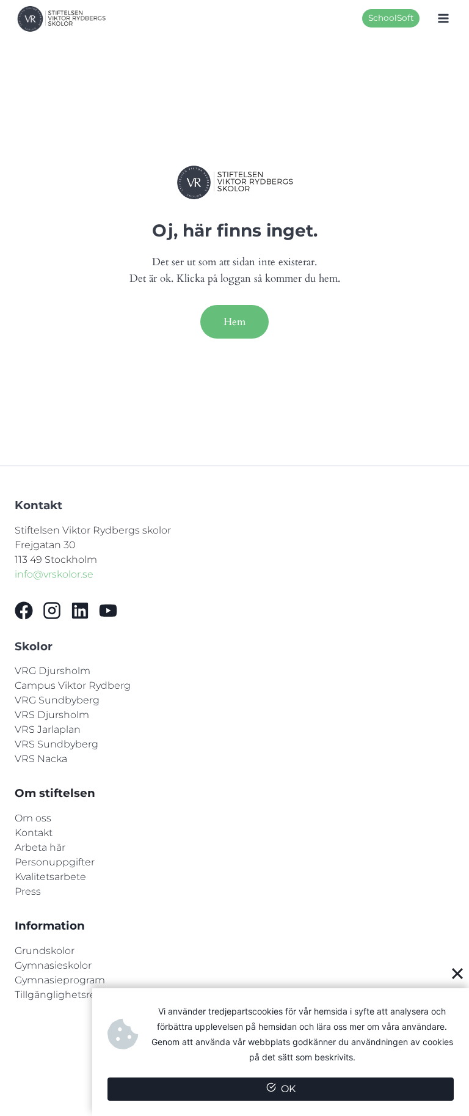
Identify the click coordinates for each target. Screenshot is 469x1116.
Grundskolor (45, 950)
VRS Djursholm (52, 715)
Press (28, 891)
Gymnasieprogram (60, 980)
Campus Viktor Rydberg (73, 685)
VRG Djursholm (52, 671)
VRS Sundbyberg (56, 744)
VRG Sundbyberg (57, 700)
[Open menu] (443, 18)
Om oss (33, 818)
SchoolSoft (391, 18)
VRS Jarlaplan (48, 729)
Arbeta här (40, 847)
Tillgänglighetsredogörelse (80, 994)
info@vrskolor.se (54, 574)
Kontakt (34, 833)
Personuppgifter (55, 862)
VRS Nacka (41, 759)
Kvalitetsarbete (50, 877)
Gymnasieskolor (53, 965)
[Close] (457, 973)
